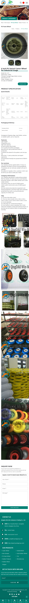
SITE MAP (14, 596)
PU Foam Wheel (14, 22)
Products (17, 28)
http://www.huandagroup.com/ (16, 543)
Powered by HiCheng (12, 591)
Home (13, 28)
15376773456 (11, 530)
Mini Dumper (7, 22)
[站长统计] (20, 591)
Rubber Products (22, 22)
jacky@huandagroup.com (15, 539)
